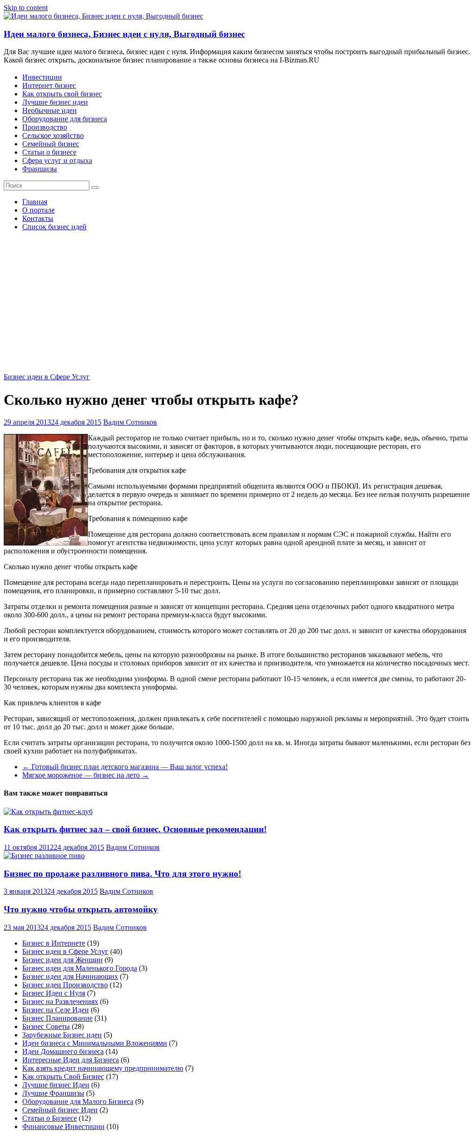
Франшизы (39, 169)
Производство (44, 127)
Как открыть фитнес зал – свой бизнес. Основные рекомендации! (135, 829)
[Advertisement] (237, 303)
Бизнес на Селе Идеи (55, 1010)
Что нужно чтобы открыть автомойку (81, 909)
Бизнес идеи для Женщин (62, 960)
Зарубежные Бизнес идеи (62, 1035)
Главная (34, 202)
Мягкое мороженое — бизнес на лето (85, 775)
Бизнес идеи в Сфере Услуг (47, 377)
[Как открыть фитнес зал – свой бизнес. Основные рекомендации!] (48, 812)
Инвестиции (42, 77)
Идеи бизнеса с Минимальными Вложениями (94, 1043)
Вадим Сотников (130, 422)
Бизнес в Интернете (53, 943)
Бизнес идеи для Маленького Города (79, 968)
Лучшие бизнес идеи (55, 102)
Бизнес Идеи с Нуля (53, 993)
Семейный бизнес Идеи (60, 1110)
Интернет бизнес (49, 85)
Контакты (37, 218)
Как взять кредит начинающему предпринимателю (102, 1068)
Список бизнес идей (54, 227)
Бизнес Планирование (57, 1018)
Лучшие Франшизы (53, 1093)
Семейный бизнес (50, 144)
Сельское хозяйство (53, 135)
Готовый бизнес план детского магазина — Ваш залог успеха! (125, 767)
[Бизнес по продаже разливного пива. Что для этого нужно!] (44, 856)
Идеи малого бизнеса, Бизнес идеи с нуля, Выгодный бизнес (124, 34)
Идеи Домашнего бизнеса (63, 1051)
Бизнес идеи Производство (65, 985)
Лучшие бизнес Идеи (55, 1085)
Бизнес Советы (46, 1026)
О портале (38, 210)
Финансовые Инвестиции (63, 1126)
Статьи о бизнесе (49, 152)
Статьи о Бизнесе (49, 1118)
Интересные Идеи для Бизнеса (70, 1060)
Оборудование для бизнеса (64, 119)
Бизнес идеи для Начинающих (70, 976)
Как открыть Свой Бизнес (63, 1076)
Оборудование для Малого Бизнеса (77, 1101)
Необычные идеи (49, 110)
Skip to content (26, 8)
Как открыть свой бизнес (62, 94)
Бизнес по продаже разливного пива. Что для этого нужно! (122, 873)
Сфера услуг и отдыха (57, 160)
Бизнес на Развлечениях (60, 1001)
